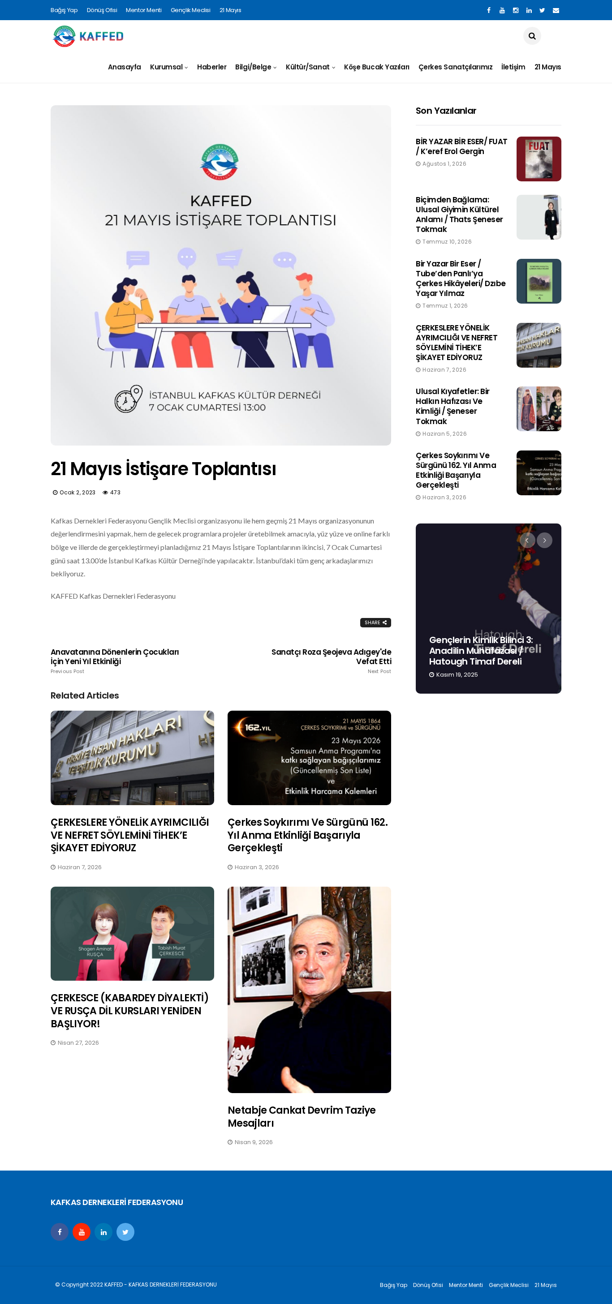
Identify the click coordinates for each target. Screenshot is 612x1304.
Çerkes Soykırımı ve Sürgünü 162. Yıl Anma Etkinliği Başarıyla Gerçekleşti (308, 835)
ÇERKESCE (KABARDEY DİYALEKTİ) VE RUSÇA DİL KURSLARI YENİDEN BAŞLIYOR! (130, 1010)
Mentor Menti (143, 10)
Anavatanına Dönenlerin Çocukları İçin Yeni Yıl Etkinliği (115, 661)
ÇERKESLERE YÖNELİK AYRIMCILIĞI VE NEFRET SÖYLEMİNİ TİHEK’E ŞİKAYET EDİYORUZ (130, 835)
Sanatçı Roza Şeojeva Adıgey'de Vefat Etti (331, 661)
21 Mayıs (230, 10)
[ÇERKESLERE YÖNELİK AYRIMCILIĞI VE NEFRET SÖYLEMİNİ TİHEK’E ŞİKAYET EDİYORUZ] (132, 758)
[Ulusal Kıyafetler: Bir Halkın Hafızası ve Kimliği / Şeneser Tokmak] (539, 408)
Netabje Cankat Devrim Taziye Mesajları (302, 1116)
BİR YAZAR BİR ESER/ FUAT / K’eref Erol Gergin (462, 146)
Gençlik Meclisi (191, 10)
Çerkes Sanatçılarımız (455, 67)
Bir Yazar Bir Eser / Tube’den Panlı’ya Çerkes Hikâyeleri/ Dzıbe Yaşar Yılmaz (461, 278)
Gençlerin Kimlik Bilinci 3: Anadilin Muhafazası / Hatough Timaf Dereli (481, 651)
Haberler (211, 67)
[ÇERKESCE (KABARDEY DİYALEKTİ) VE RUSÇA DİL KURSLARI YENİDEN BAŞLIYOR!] (132, 934)
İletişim (513, 67)
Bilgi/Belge (253, 67)
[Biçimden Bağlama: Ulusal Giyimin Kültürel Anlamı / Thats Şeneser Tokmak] (539, 217)
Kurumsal (166, 67)
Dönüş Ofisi (102, 10)
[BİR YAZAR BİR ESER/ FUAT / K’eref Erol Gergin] (539, 159)
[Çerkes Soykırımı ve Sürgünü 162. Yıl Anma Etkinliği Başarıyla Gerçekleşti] (309, 758)
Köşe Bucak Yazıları (376, 67)
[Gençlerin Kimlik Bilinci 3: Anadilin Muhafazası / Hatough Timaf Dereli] (488, 608)
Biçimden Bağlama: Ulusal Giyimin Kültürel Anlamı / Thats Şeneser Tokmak (459, 214)
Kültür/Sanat (308, 67)
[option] (488, 608)
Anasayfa (124, 67)
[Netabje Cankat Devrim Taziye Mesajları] (309, 990)
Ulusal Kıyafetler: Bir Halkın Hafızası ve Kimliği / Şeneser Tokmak (453, 406)
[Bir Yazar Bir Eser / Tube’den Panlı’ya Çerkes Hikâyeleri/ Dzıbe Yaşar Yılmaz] (539, 281)
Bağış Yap (64, 10)
